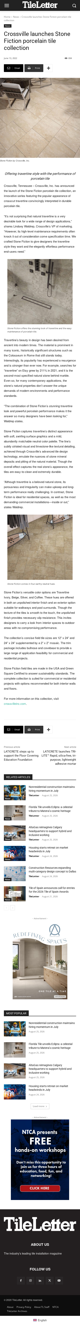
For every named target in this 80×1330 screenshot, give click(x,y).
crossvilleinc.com (15, 703)
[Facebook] (21, 1280)
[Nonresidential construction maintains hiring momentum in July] (15, 792)
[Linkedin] (40, 1280)
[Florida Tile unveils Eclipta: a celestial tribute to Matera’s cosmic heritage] (15, 812)
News (16, 16)
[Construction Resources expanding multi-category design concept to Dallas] (15, 873)
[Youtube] (59, 1280)
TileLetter (34, 795)
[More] (48, 68)
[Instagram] (30, 1280)
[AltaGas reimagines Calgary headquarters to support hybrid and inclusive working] (15, 833)
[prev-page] (6, 907)
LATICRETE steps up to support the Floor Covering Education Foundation (21, 755)
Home (7, 16)
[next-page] (12, 907)
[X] (49, 1280)
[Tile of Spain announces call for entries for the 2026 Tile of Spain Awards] (15, 893)
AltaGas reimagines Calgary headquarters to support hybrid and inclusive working (50, 831)
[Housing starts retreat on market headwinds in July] (15, 853)
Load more (38, 1106)
